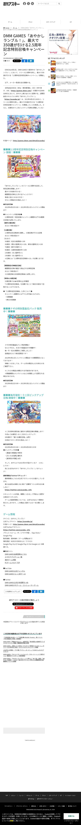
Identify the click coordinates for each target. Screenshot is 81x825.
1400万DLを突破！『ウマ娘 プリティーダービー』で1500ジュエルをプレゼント (23, 650)
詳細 (11, 821)
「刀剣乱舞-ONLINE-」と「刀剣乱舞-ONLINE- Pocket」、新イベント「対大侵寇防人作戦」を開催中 (22, 638)
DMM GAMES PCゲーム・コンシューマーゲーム (22, 585)
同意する (71, 816)
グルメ (10, 22)
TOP (7, 795)
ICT (50, 22)
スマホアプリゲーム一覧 (13, 557)
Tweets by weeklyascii (30, 740)
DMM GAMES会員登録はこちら (16, 554)
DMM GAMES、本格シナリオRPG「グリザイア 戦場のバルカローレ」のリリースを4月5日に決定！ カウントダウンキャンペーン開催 (23, 646)
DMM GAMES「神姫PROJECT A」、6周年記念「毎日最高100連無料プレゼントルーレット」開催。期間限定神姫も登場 (24, 642)
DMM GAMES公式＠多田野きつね (16, 582)
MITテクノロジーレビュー (46, 799)
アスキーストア (70, 22)
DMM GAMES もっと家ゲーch (15, 574)
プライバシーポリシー (22, 806)
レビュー (13, 795)
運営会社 (33, 806)
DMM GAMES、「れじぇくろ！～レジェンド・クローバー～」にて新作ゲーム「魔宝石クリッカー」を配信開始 (24, 655)
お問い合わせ (42, 806)
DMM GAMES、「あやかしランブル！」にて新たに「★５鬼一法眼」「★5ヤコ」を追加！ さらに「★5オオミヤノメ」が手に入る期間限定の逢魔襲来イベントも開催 (24, 660)
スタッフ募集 (61, 806)
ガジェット (29, 795)
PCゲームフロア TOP (12, 562)
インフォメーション (70, 795)
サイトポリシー (9, 806)
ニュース (21, 795)
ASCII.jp (32, 799)
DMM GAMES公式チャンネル (15, 571)
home (7, 28)
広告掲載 (52, 806)
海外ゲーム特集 (10, 560)
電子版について (72, 806)
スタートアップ (30, 22)
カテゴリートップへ (34, 617)
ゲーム (15, 28)
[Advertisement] (40, 12)
